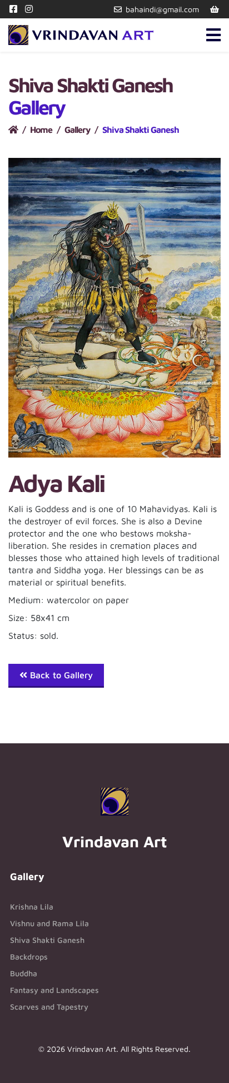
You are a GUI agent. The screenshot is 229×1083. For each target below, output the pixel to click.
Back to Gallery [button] (60, 675)
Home (41, 130)
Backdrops (29, 956)
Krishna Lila (31, 906)
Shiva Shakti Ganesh (47, 940)
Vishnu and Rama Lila (49, 923)
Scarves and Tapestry (49, 1006)
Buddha (23, 973)
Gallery (77, 130)
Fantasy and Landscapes (54, 990)
